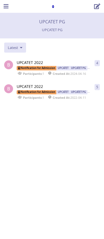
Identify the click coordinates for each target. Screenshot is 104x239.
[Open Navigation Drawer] (5, 6)
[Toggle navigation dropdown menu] (52, 6)
